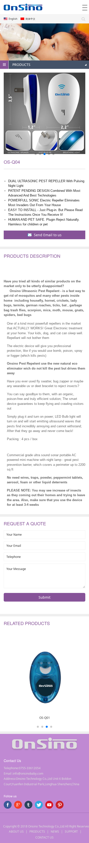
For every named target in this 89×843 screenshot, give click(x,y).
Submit (44, 597)
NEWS (55, 831)
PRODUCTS (37, 831)
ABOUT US (16, 831)
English (13, 18)
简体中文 (30, 18)
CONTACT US (44, 837)
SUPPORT (71, 831)
